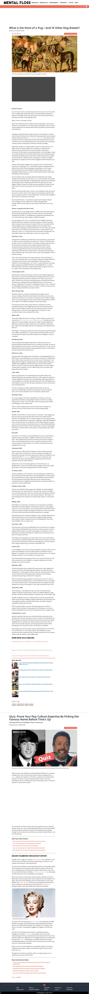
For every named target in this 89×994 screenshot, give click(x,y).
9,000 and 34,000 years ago (35, 138)
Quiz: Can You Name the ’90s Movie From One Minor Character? (29, 848)
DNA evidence (26, 457)
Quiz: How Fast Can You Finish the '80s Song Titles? (25, 845)
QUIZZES (18, 977)
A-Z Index (57, 989)
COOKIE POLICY (69, 987)
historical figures (36, 859)
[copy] (20, 34)
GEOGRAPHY (63, 2)
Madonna (22, 939)
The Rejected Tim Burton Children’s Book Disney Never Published (29, 968)
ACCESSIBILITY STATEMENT (34, 989)
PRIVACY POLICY (58, 987)
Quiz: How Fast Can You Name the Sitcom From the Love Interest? (29, 841)
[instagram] (81, 6)
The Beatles (28, 934)
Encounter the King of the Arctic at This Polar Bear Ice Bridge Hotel (30, 656)
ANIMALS (14, 704)
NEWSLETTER (35, 2)
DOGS (26, 704)
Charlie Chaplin (23, 882)
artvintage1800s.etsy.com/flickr (40, 74)
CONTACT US (31, 987)
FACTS (31, 704)
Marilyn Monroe (46, 884)
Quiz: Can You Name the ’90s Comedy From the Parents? (27, 843)
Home (13, 977)
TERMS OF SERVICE (20, 989)
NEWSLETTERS (47, 987)
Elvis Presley (35, 921)
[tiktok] (83, 6)
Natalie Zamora (14, 725)
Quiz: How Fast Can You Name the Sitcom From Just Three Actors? (29, 850)
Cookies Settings (69, 989)
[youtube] (86, 6)
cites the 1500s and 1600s (40, 872)
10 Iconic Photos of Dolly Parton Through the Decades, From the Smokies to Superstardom (31, 963)
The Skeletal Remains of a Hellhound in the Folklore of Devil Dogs (30, 641)
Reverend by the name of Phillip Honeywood (31, 320)
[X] (78, 6)
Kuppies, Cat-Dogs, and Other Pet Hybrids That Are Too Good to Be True (32, 650)
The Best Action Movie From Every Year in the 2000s (25, 970)
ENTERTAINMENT (53, 2)
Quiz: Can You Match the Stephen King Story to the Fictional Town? (29, 973)
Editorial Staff (14, 30)
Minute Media (41, 992)
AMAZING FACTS (44, 2)
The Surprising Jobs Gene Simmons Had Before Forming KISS (28, 966)
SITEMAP (46, 989)
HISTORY (71, 2)
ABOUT (17, 987)
